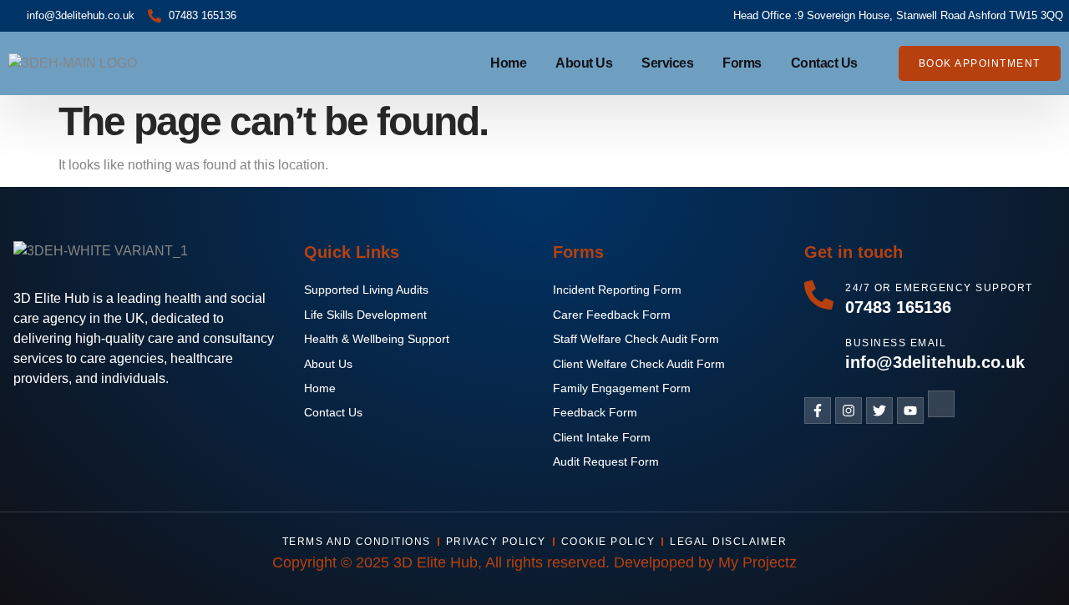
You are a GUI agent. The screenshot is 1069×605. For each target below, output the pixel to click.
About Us (583, 63)
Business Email (895, 343)
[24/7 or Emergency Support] (818, 295)
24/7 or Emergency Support (939, 288)
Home (508, 63)
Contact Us (824, 63)
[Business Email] (818, 350)
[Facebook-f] (817, 410)
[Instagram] (848, 410)
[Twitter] (879, 410)
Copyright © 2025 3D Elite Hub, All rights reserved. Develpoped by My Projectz (534, 562)
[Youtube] (910, 410)
